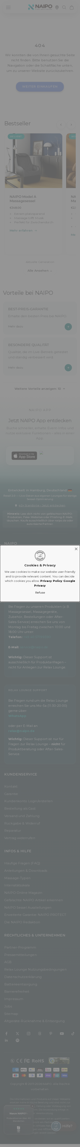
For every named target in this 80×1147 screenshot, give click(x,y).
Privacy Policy (51, 581)
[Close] (76, 549)
